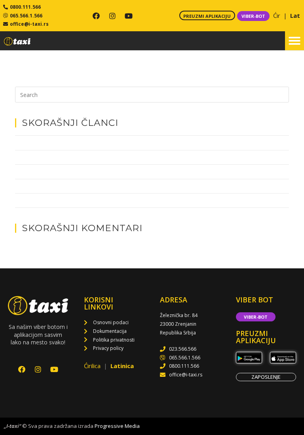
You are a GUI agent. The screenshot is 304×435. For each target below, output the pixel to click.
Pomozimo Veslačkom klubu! (49, 171)
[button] (294, 40)
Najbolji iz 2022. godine (42, 157)
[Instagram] (112, 16)
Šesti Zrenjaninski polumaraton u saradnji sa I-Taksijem (81, 186)
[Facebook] (96, 16)
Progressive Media (117, 425)
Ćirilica (93, 366)
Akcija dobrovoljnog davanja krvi (54, 200)
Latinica (122, 366)
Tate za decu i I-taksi (39, 142)
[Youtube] (129, 16)
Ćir (277, 15)
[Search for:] (152, 94)
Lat (295, 15)
